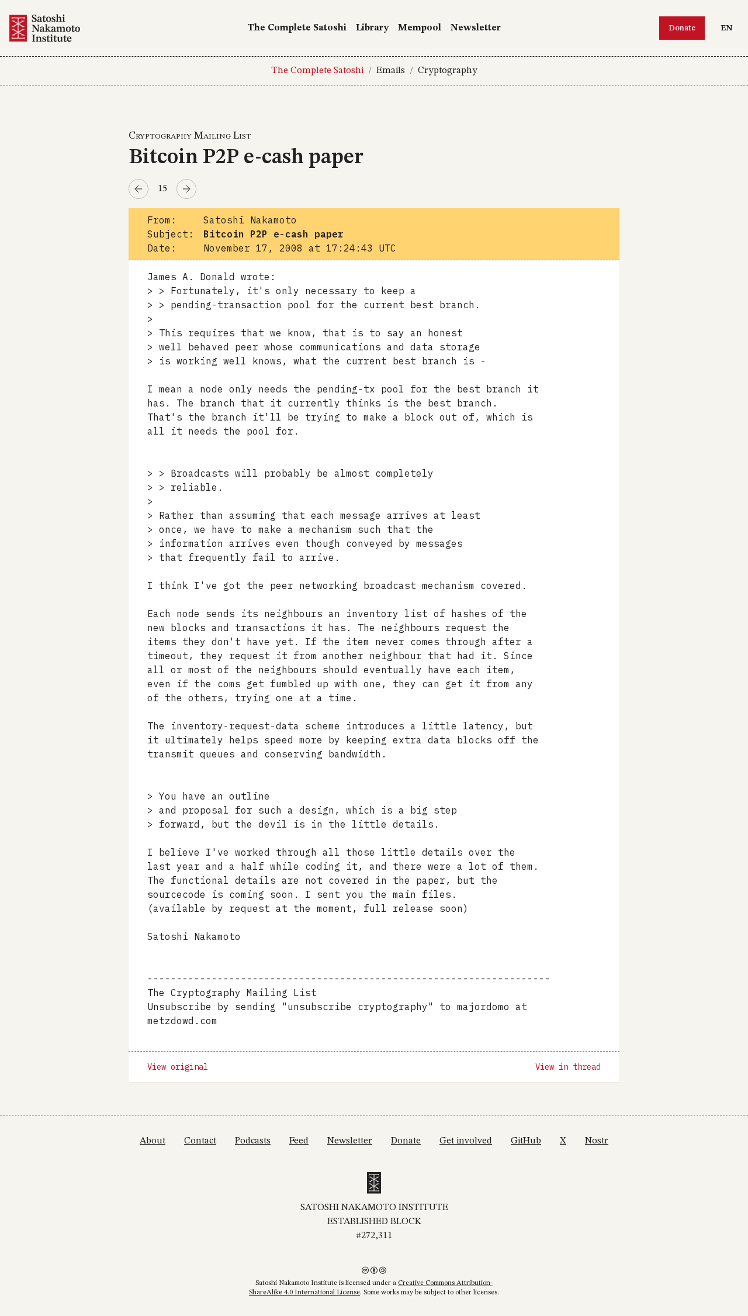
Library (372, 28)
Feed (299, 1141)
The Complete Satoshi (297, 28)
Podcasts (253, 1141)
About (152, 1141)
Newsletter (476, 28)
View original (177, 1067)
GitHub (526, 1141)
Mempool (419, 28)
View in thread (568, 1067)
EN (729, 27)
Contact (200, 1141)
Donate (682, 28)
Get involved (465, 1141)
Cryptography (447, 70)
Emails (390, 70)
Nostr (596, 1141)
